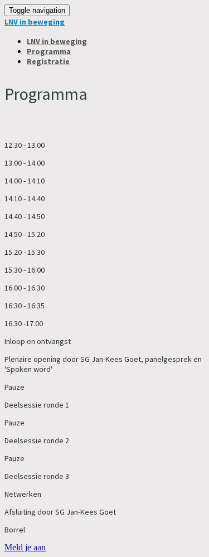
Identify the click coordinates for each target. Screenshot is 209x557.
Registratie (48, 61)
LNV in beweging (34, 22)
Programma (49, 51)
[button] (25, 547)
